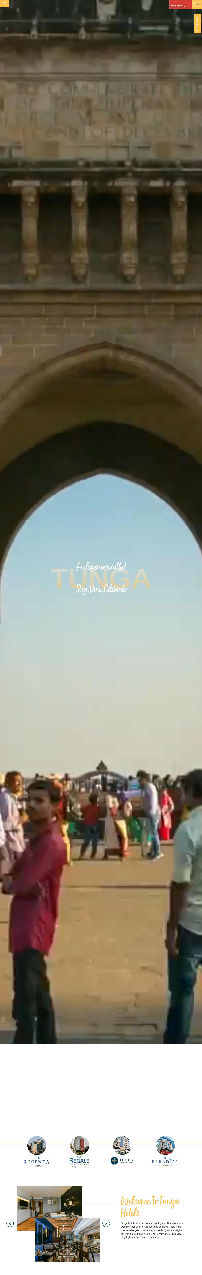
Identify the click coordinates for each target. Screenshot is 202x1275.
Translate (193, 16)
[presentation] (10, 1223)
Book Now (176, 5)
